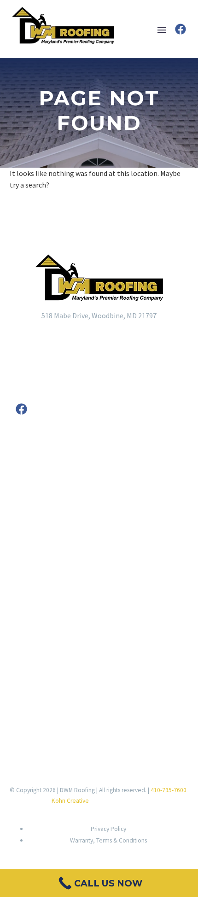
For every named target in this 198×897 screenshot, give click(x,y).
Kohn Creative (70, 801)
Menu (161, 30)
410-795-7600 (168, 790)
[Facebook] (180, 29)
